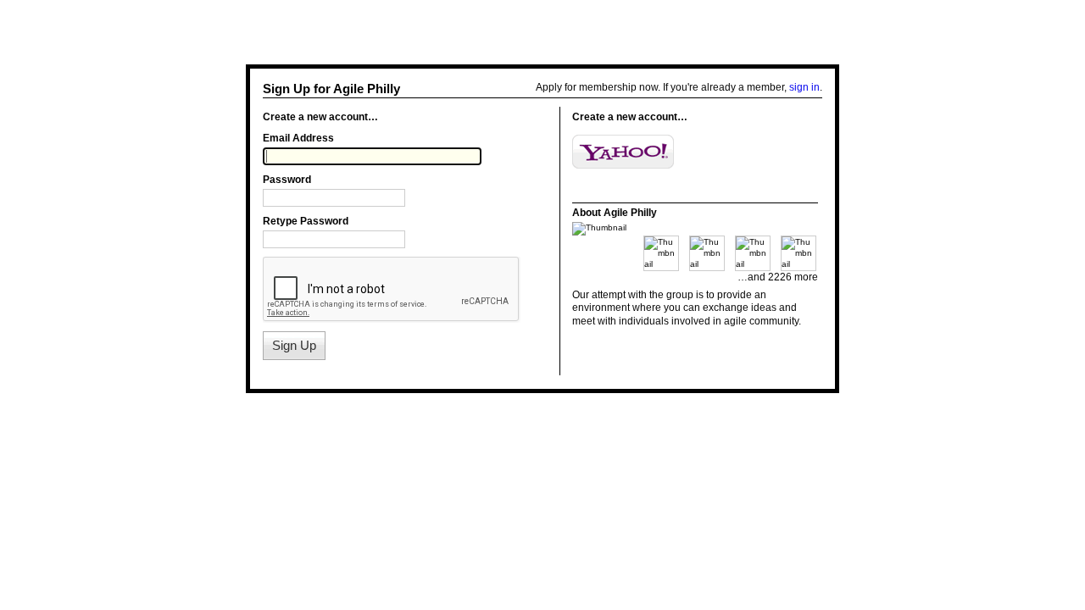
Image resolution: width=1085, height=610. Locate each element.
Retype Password (305, 221)
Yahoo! (623, 152)
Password (287, 180)
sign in (804, 87)
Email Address (298, 138)
